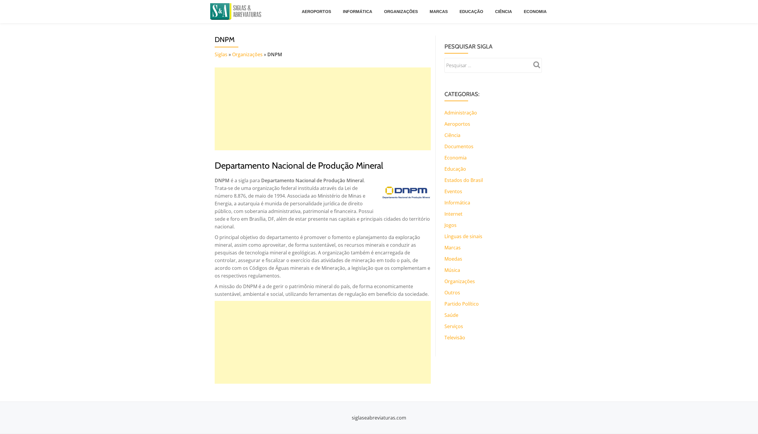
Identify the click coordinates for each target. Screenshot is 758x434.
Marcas (439, 11)
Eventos (453, 191)
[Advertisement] (323, 108)
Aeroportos (316, 11)
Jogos (450, 225)
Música (452, 270)
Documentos (458, 146)
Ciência (503, 11)
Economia (535, 11)
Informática (357, 11)
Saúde (451, 315)
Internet (453, 214)
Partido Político (461, 304)
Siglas (221, 54)
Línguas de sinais (463, 236)
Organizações (401, 11)
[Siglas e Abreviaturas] (237, 11)
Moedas (453, 259)
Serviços (453, 326)
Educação (471, 11)
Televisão (454, 337)
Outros (452, 292)
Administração (460, 112)
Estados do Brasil (463, 180)
